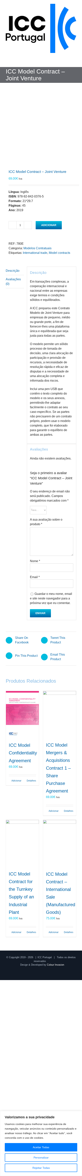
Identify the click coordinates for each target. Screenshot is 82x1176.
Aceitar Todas (41, 1147)
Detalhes (31, 780)
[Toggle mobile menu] (74, 61)
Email (35, 577)
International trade (35, 252)
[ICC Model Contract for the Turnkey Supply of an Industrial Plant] (22, 843)
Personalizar (41, 1157)
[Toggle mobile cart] (67, 61)
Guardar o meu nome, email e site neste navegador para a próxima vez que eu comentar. (51, 598)
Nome (35, 561)
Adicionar (48, 225)
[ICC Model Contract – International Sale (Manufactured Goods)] (59, 843)
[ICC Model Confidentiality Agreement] (22, 714)
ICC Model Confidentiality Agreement (23, 753)
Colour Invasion (55, 964)
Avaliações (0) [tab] (13, 281)
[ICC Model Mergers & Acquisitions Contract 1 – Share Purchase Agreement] (59, 714)
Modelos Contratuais (37, 248)
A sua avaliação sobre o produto (46, 522)
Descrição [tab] (12, 270)
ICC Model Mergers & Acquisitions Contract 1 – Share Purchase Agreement (58, 767)
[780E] (41, 130)
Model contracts (59, 252)
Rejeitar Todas (41, 1167)
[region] (41, 1143)
